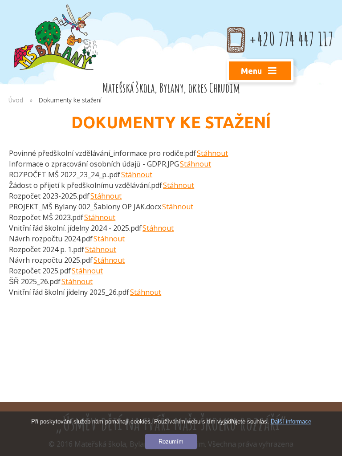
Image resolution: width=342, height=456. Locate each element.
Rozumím (171, 441)
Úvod (15, 100)
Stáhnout (212, 153)
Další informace (291, 421)
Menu (252, 70)
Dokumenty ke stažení (70, 100)
